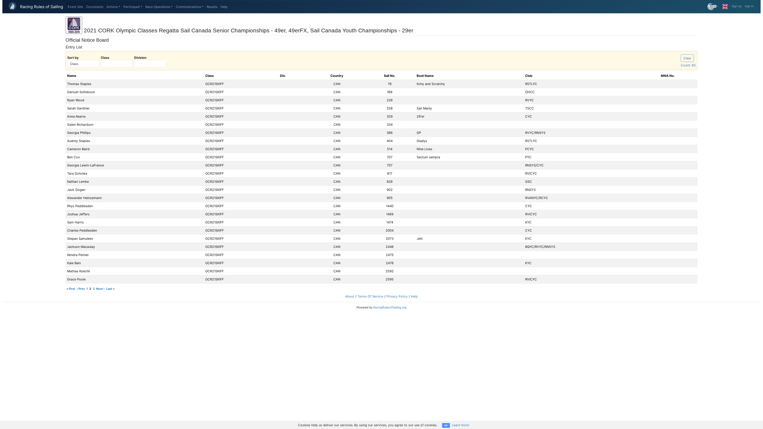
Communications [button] (188, 7)
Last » (110, 288)
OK (446, 425)
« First (70, 288)
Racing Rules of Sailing (41, 6)
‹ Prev (81, 288)
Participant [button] (131, 7)
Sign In (749, 6)
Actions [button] (112, 7)
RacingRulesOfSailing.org (390, 307)
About (349, 296)
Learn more (460, 425)
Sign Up (737, 6)
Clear (687, 58)
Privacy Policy (397, 296)
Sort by (72, 58)
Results (212, 7)
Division (140, 58)
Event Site (75, 7)
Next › (100, 288)
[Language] (726, 6)
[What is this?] (714, 7)
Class (105, 58)
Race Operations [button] (157, 7)
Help (224, 7)
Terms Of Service (370, 296)
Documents (94, 7)
